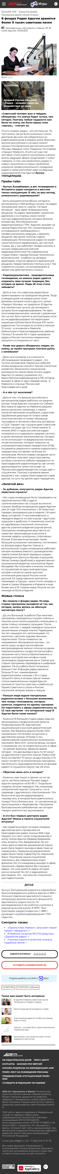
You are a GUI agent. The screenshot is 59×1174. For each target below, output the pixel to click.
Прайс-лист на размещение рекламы (25, 1072)
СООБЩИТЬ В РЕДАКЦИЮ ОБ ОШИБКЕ (23, 1083)
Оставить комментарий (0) (29, 965)
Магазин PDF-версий (29, 1064)
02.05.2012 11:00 (8, 12)
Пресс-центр (41, 1060)
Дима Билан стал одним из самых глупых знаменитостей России (32, 1038)
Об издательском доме (17, 1060)
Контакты (8, 1064)
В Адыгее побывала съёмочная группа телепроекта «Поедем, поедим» (31, 1001)
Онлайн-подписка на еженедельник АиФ (28, 1068)
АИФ (10, 77)
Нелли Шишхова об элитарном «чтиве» (31, 1009)
